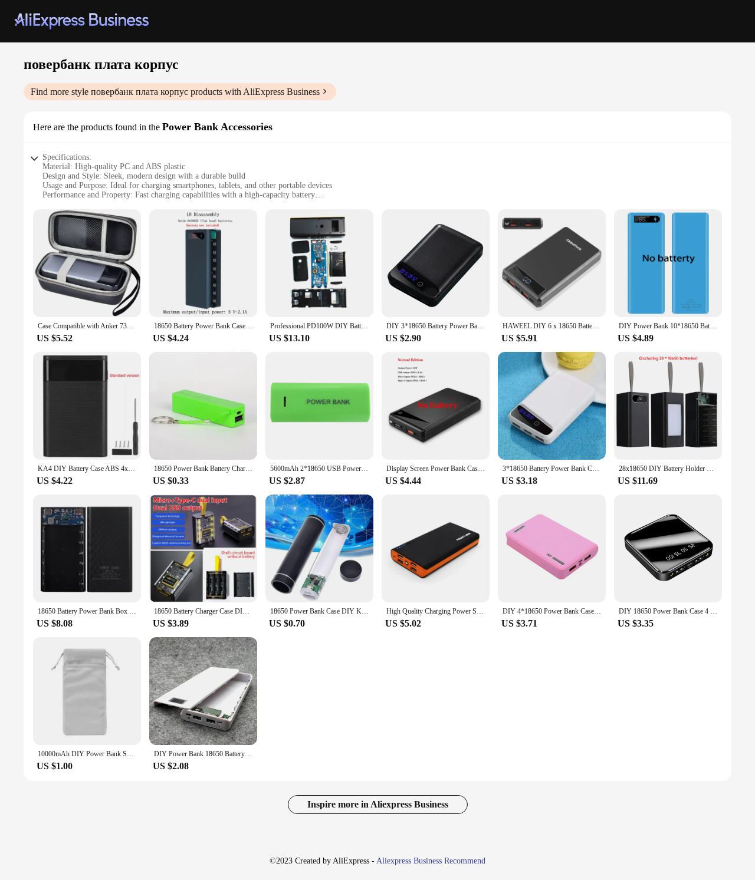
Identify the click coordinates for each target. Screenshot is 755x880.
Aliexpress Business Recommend (430, 860)
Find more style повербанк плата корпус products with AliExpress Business (175, 92)
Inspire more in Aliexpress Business (377, 804)
